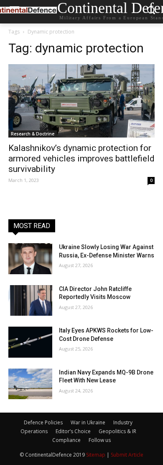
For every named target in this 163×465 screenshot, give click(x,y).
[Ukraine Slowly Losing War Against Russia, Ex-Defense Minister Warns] (30, 258)
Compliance (66, 440)
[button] (150, 11)
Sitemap (95, 454)
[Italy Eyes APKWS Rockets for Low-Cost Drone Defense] (30, 342)
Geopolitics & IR (117, 431)
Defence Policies (43, 422)
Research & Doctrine (32, 134)
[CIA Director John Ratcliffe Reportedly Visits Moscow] (30, 300)
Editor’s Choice (73, 431)
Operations (34, 431)
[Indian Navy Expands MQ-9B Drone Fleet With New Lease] (30, 384)
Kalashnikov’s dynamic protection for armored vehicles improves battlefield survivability (81, 158)
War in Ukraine (88, 422)
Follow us (100, 440)
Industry (122, 422)
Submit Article (127, 454)
